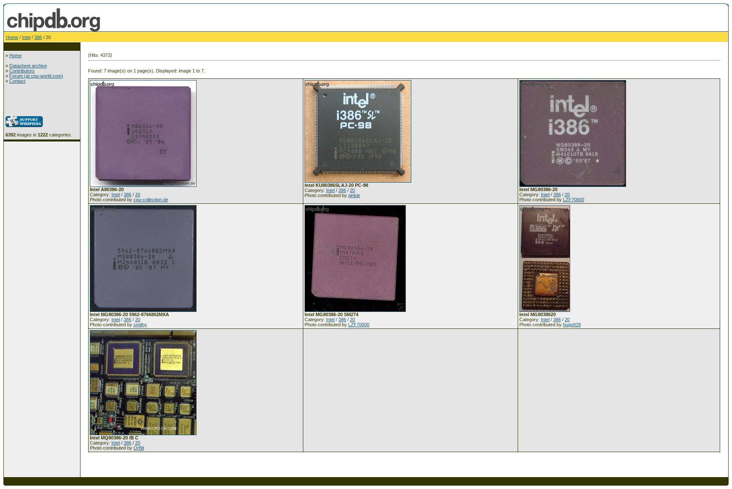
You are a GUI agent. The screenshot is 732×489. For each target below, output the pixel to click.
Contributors (22, 70)
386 (38, 37)
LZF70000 (573, 199)
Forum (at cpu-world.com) (36, 75)
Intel (26, 37)
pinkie (354, 195)
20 (137, 194)
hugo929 (572, 324)
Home (12, 37)
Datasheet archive (28, 65)
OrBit (138, 447)
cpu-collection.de (150, 199)
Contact (17, 80)
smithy (140, 324)
